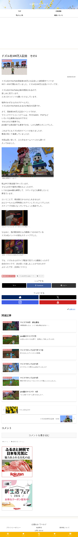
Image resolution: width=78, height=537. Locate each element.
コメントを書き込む (39, 435)
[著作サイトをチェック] (20, 297)
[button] (64, 285)
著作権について (64, 527)
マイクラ (40, 276)
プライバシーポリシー (13, 527)
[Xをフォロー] (57, 297)
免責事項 (39, 527)
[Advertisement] (39, 34)
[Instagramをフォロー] (20, 302)
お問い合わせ (39, 530)
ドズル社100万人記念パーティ (27, 276)
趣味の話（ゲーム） (9, 276)
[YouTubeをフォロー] (57, 302)
